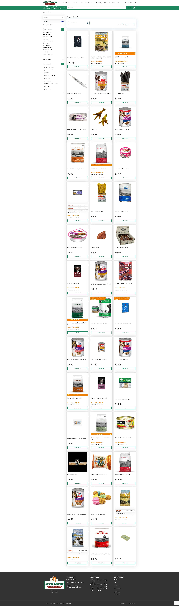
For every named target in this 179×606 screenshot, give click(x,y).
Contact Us (116, 3)
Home (44, 12)
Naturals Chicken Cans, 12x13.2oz (75, 169)
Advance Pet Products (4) (51, 83)
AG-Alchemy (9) (49, 70)
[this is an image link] (54, 582)
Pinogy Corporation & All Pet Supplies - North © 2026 (57, 603)
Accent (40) (48, 81)
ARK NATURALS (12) (50, 75)
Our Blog (65, 3)
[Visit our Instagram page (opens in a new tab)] (52, 592)
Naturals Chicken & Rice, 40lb (74, 398)
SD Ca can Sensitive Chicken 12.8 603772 (101, 284)
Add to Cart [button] (77, 66)
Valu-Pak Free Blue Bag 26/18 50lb (123, 323)
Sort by (119, 25)
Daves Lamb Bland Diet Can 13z (99, 323)
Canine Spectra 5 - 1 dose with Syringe (76, 129)
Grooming (99, 3)
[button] (129, 8)
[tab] (54, 40)
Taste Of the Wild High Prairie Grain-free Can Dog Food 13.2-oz (101, 57)
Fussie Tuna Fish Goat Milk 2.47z (123, 169)
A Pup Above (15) (49, 67)
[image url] (50, 3)
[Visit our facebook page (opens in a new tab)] (56, 592)
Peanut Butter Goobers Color (98, 514)
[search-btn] (62, 29)
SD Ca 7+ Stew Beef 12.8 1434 (122, 129)
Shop (71, 3)
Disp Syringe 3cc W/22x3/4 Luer (74, 93)
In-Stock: (45, 17)
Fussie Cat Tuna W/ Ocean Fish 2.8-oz (124, 438)
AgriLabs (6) (48, 89)
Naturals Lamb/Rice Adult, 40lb (98, 168)
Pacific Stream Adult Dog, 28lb (74, 553)
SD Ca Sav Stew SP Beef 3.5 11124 (75, 247)
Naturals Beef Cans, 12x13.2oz (122, 212)
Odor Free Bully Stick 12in (121, 247)
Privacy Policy (123, 603)
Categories (47, 25)
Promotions (80, 3)
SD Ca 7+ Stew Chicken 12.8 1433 (99, 359)
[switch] (63, 17)
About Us (107, 3)
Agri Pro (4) (48, 86)
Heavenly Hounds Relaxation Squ (99, 474)
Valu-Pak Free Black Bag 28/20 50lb (75, 57)
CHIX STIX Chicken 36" (97, 212)
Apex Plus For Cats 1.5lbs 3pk (122, 399)
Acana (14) (47, 78)
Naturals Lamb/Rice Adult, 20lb (122, 474)
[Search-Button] (124, 8)
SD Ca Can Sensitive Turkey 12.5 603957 (76, 514)
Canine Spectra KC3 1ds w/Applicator (76, 438)
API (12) (47, 72)
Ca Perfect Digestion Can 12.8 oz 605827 (100, 93)
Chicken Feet (94, 129)
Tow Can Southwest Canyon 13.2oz (123, 283)
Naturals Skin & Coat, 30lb (121, 57)
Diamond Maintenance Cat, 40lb (99, 398)
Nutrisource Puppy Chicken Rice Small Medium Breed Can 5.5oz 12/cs (76, 211)
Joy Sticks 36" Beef (119, 93)
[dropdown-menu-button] (74, 3)
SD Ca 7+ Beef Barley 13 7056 (122, 359)
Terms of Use (132, 603)
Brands (47, 59)
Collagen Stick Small (72, 474)
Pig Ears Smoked (95, 247)
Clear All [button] (62, 21)
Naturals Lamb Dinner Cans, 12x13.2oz (100, 554)
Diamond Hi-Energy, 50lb (73, 283)
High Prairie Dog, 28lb (120, 513)
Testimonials (89, 3)
